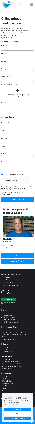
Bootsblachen (6, 313)
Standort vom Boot (7, 76)
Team (4, 379)
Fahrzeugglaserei (8, 339)
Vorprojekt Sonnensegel (10, 362)
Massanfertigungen (8, 317)
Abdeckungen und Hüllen (10, 322)
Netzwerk (5, 388)
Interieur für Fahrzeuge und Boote (13, 332)
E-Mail (3, 154)
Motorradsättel (7, 351)
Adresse (4, 130)
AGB (3, 390)
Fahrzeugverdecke (8, 330)
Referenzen (6, 386)
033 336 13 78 (8, 246)
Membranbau (6, 369)
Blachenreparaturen (8, 320)
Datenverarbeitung (19, 192)
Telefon (3, 146)
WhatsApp (10, 299)
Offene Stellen (7, 381)
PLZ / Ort (4, 138)
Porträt (4, 376)
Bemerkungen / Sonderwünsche (10, 102)
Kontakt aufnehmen (17, 261)
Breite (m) (4, 69)
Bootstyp (4, 45)
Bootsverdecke (7, 315)
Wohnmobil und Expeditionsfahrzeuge (14, 334)
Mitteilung (4, 161)
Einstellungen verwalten (17, 418)
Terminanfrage (17, 255)
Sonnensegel (6, 359)
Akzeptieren (17, 409)
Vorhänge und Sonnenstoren (11, 366)
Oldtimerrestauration (9, 337)
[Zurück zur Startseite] (13, 4)
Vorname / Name (6, 123)
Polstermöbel (6, 349)
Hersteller (4, 53)
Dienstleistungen (7, 383)
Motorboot (6, 41)
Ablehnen (17, 414)
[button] (32, 4)
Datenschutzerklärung (10, 405)
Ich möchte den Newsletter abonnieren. (14, 174)
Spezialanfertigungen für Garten (12, 364)
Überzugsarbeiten (8, 347)
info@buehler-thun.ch (10, 248)
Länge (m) (4, 61)
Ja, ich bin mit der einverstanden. (13, 193)
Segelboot (15, 41)
